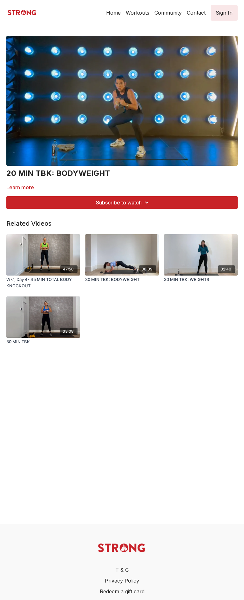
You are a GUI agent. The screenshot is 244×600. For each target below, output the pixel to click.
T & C (122, 570)
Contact (196, 13)
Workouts (137, 13)
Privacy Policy (122, 580)
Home (113, 13)
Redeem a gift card (122, 591)
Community (168, 13)
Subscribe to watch (119, 202)
